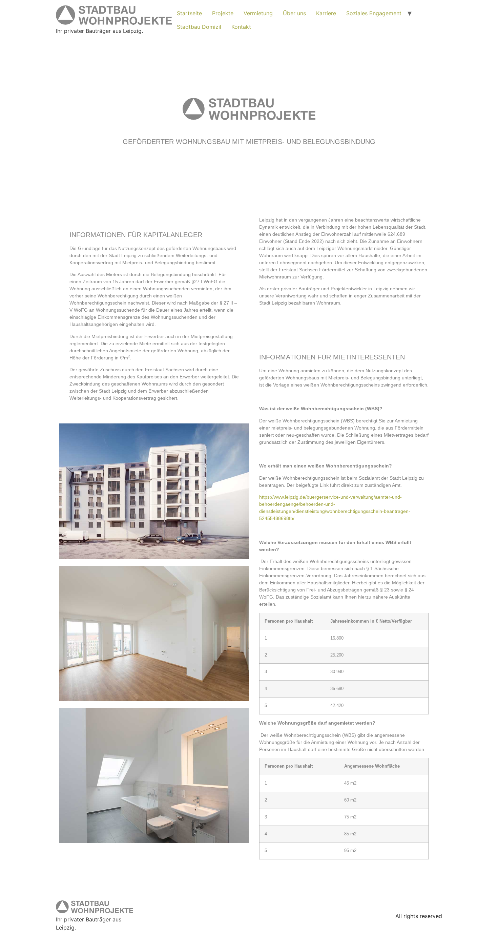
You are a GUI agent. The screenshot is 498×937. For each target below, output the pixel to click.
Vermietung (258, 13)
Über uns (294, 13)
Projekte (222, 13)
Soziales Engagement (373, 13)
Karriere (326, 13)
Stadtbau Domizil (199, 26)
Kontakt (241, 26)
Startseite (189, 13)
